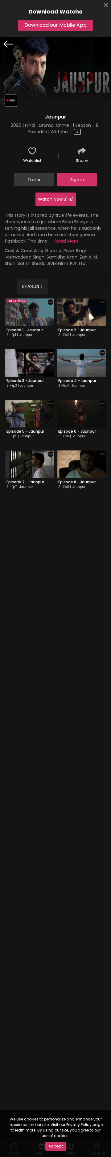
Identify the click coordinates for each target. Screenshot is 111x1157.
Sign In (77, 180)
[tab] (32, 286)
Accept (55, 1146)
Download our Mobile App (55, 25)
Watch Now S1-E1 (55, 199)
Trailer (34, 180)
